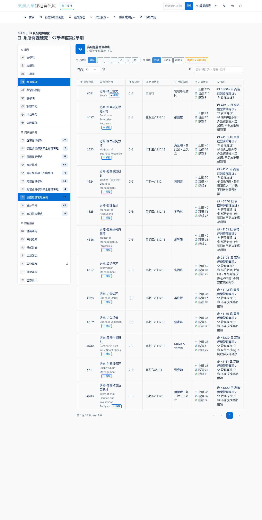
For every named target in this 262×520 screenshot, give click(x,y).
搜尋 (188, 5)
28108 (225, 257)
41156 (225, 229)
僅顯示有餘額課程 (197, 60)
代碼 (156, 60)
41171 (225, 169)
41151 (225, 361)
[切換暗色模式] (240, 6)
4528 (90, 298)
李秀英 (178, 211)
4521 (90, 93)
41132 (225, 137)
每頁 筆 (91, 69)
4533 (90, 396)
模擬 (115, 95)
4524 (90, 181)
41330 (225, 337)
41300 (225, 387)
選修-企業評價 (109, 317)
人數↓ (167, 60)
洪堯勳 (178, 369)
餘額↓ (178, 60)
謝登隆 (178, 239)
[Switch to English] (224, 6)
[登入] (216, 6)
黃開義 (178, 181)
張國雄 (178, 117)
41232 (225, 105)
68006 (225, 89)
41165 (225, 313)
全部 (92, 60)
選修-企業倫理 (109, 293)
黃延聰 (178, 145)
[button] (99, 17)
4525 (90, 211)
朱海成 (178, 270)
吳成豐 (178, 298)
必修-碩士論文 (109, 91)
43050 (225, 201)
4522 (90, 117)
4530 (90, 345)
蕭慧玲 (178, 392)
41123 (225, 289)
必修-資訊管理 (109, 263)
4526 (90, 239)
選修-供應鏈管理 (110, 363)
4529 (90, 322)
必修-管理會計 (109, 205)
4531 (90, 369)
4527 (90, 270)
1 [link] (229, 415)
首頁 (22, 33)
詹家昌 (178, 322)
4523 (90, 149)
